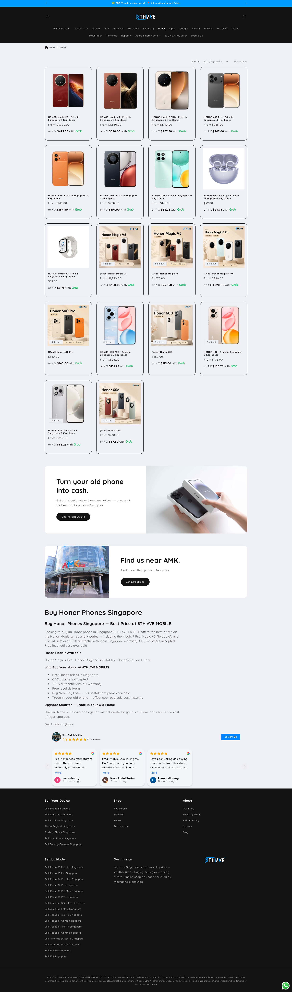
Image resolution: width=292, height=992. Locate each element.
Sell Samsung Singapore (59, 814)
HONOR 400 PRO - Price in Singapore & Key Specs (115, 353)
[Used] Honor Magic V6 (113, 273)
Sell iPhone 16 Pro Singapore (61, 885)
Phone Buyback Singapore (60, 826)
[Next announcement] (246, 3)
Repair (117, 820)
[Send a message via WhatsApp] (285, 985)
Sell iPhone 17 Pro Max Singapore (64, 867)
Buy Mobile (120, 808)
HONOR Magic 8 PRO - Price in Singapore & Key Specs (169, 118)
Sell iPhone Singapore (57, 808)
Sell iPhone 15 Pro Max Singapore (64, 891)
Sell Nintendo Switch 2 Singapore (64, 938)
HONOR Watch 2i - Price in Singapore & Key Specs (63, 275)
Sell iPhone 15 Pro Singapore (61, 896)
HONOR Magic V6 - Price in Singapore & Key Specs (63, 118)
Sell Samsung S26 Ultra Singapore (65, 902)
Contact (187, 826)
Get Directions (135, 581)
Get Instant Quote (73, 516)
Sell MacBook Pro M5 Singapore (63, 914)
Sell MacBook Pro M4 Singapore (63, 926)
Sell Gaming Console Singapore (63, 844)
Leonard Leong (168, 778)
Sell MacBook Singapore (59, 820)
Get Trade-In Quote (59, 724)
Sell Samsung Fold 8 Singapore (63, 908)
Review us (231, 737)
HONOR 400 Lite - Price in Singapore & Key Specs (63, 432)
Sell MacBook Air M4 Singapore (63, 932)
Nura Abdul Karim (122, 778)
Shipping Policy (192, 814)
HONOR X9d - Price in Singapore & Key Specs (119, 197)
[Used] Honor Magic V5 (165, 273)
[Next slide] (244, 766)
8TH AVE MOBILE (72, 734)
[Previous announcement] (46, 3)
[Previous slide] (47, 766)
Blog (185, 832)
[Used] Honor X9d (110, 430)
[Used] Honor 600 (162, 352)
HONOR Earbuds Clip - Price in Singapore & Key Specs (221, 197)
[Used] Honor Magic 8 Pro (219, 273)
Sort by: (195, 61)
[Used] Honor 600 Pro (60, 352)
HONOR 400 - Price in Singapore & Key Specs (222, 353)
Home (52, 47)
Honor (63, 47)
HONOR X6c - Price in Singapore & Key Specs (172, 197)
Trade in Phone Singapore (60, 832)
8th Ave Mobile (62, 977)
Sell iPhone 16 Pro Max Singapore (64, 879)
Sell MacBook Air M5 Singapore (63, 920)
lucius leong (71, 778)
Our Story (188, 808)
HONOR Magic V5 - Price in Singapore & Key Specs (115, 118)
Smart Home (121, 826)
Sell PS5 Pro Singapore (58, 950)
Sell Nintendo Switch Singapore (63, 944)
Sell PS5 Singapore (56, 956)
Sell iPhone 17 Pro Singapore (61, 873)
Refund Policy (191, 820)
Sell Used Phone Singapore (60, 838)
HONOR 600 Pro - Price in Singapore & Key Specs (218, 118)
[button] (48, 16)
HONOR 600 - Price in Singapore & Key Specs (68, 197)
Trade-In (119, 814)
